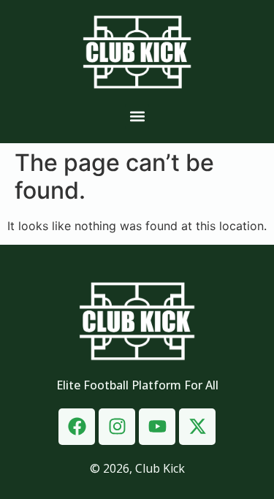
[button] (137, 116)
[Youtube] (157, 426)
